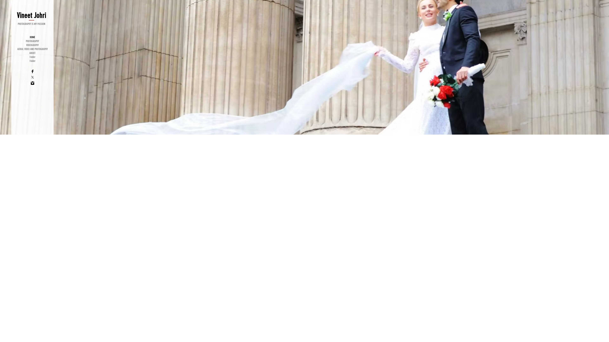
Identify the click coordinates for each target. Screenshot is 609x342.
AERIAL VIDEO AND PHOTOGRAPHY (32, 49)
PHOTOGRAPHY (32, 41)
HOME (32, 37)
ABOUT (32, 53)
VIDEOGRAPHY (32, 45)
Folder (32, 57)
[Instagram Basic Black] (32, 83)
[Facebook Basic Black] (32, 71)
